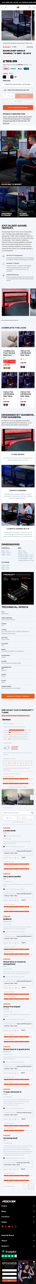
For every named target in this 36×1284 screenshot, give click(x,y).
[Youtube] (9, 1226)
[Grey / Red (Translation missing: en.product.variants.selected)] (21, 367)
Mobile (3, 1272)
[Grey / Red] (21, 405)
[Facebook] (2, 1226)
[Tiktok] (12, 1226)
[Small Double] (7, 368)
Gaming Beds (6, 43)
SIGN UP (9, 1280)
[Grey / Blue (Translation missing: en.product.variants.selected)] (24, 405)
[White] (8, 76)
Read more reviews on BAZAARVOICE (15, 715)
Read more (6, 123)
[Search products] (6, 7)
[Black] (4, 76)
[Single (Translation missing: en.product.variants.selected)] (4, 368)
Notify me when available (18, 107)
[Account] (2, 7)
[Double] (9, 368)
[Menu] (34, 7)
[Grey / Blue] (24, 367)
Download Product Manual (18, 696)
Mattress (6, 80)
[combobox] (3, 1274)
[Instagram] (6, 1226)
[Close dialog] (34, 1262)
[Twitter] (15, 1226)
